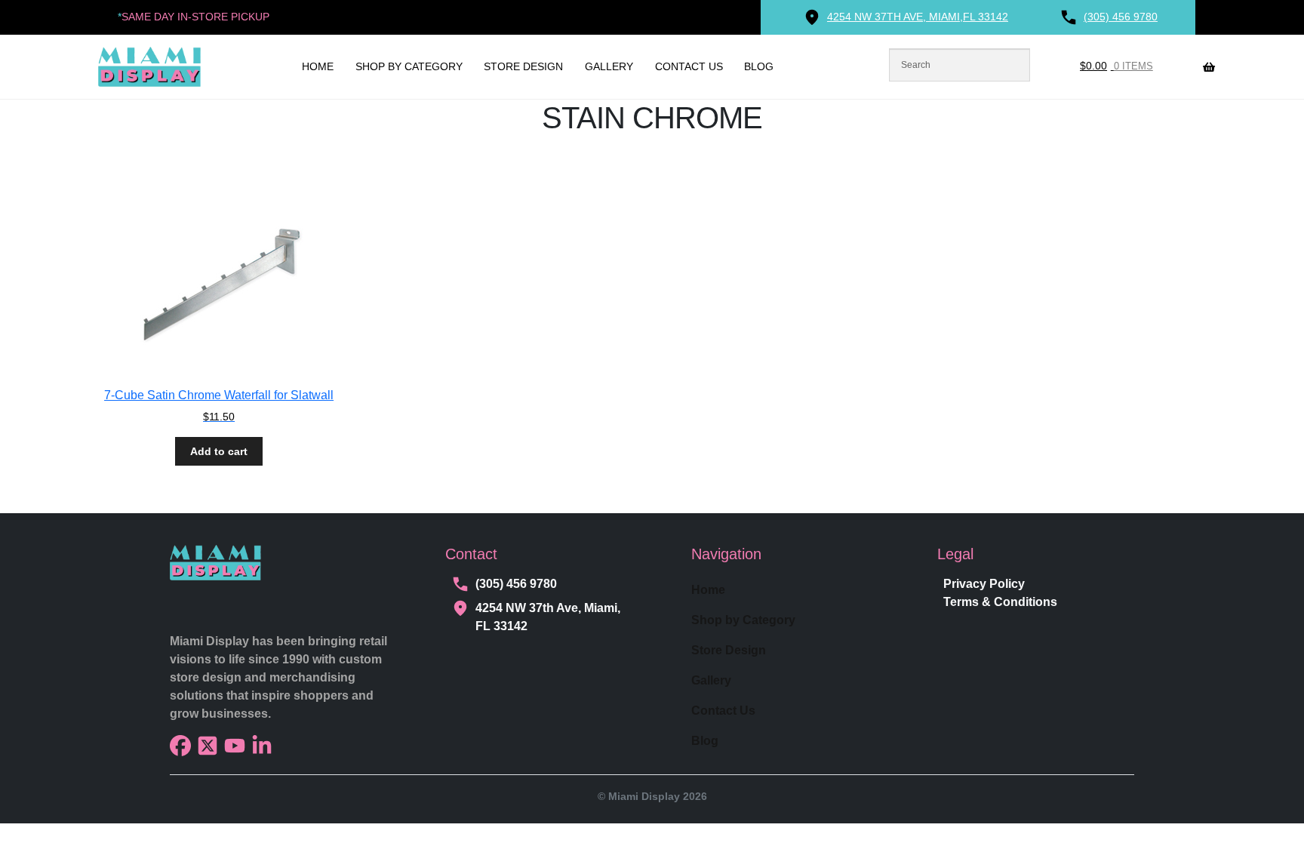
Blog (758, 66)
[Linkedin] (261, 745)
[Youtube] (234, 745)
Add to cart (219, 451)
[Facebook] (180, 745)
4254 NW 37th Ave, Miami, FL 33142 (547, 616)
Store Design (523, 66)
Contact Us (689, 66)
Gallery (609, 66)
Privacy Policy (984, 583)
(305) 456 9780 (516, 583)
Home (318, 66)
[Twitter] (207, 745)
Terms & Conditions (1000, 601)
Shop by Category (409, 66)
